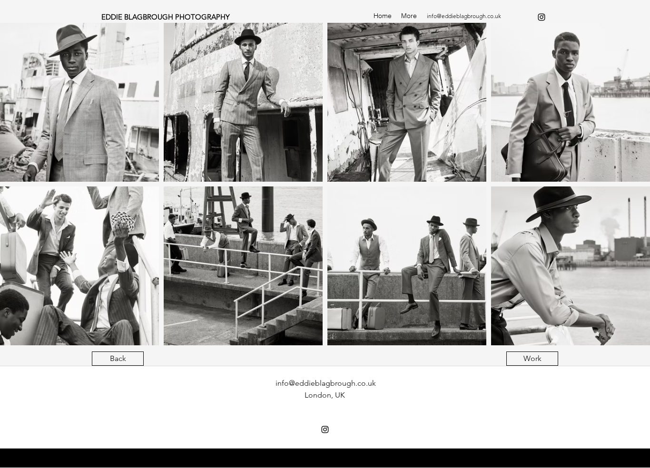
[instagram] (541, 17)
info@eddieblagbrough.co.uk (464, 16)
